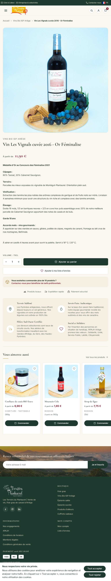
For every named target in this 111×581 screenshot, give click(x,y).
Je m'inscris (98, 464)
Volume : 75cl (10, 255)
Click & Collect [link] (8, 3)
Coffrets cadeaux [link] (65, 514)
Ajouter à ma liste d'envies (57, 270)
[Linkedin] (19, 509)
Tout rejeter (95, 574)
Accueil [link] (6, 21)
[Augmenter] (19, 261)
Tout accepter (94, 568)
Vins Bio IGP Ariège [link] (21, 21)
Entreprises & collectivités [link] (28, 3)
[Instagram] (12, 509)
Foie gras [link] (62, 491)
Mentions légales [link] (10, 540)
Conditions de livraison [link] (13, 535)
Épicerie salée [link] (64, 500)
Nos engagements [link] (11, 526)
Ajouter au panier (68, 262)
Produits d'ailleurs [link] (66, 509)
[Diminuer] (6, 261)
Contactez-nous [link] (95, 3)
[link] (19, 10)
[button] (34, 368)
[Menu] (6, 10)
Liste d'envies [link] (64, 531)
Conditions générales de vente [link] (17, 544)
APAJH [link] (6, 531)
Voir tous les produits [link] (95, 357)
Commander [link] (23, 423)
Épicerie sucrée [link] (65, 505)
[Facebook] (5, 509)
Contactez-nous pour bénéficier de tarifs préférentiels (36, 283)
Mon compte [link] (63, 526)
